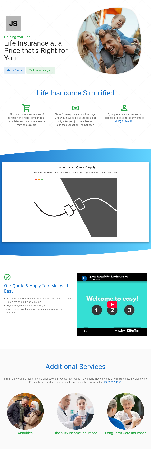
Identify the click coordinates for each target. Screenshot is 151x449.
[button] (26, 116)
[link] (124, 114)
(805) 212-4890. (124, 121)
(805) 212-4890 (112, 382)
